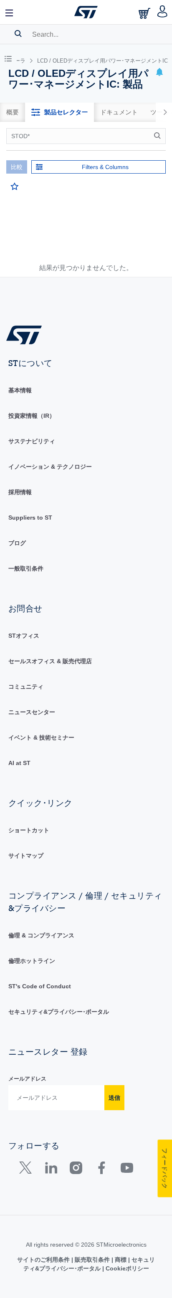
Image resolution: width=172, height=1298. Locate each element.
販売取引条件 (92, 1259)
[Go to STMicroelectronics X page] (27, 1169)
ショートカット (28, 830)
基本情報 (20, 390)
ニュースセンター (31, 712)
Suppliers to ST (30, 517)
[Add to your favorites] (14, 186)
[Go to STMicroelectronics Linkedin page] (50, 1169)
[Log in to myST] (162, 12)
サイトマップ (25, 855)
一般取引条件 (25, 568)
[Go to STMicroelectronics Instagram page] (75, 1169)
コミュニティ (25, 686)
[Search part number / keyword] (159, 135)
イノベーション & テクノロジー (50, 466)
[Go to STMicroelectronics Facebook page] (101, 1169)
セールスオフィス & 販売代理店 (50, 661)
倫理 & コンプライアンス (41, 935)
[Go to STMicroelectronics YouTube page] (126, 1169)
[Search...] (18, 33)
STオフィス (23, 635)
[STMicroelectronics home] (86, 12)
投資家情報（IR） (31, 415)
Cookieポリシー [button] (126, 1268)
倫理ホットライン (31, 960)
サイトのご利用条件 (44, 1259)
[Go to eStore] (145, 13)
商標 (120, 1259)
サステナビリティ (31, 441)
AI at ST (19, 763)
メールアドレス (27, 1079)
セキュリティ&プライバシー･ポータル (58, 1011)
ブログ (17, 543)
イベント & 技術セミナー (41, 737)
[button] (9, 12)
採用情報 (20, 492)
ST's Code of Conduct (39, 986)
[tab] (12, 112)
